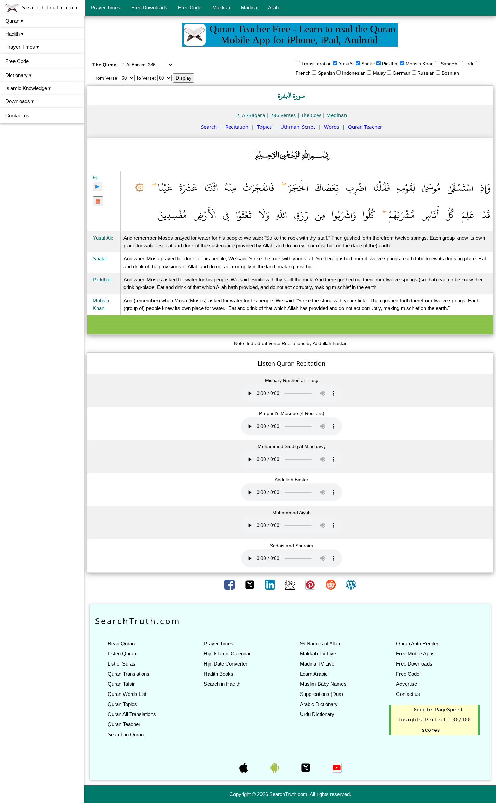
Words (331, 126)
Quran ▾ (14, 21)
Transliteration (316, 63)
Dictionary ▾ (18, 75)
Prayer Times (105, 7)
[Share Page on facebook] (230, 584)
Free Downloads (149, 7)
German (401, 73)
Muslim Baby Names (323, 684)
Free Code (189, 7)
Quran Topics (122, 704)
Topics (264, 126)
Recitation (236, 126)
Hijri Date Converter (225, 664)
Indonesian (354, 73)
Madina (249, 7)
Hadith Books (218, 674)
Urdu (469, 63)
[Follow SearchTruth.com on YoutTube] (336, 767)
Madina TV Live (317, 664)
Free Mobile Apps (415, 653)
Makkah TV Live (318, 653)
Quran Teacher (365, 126)
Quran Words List (127, 694)
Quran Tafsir (121, 684)
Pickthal (390, 63)
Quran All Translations (132, 714)
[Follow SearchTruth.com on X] (306, 767)
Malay (379, 73)
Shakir (368, 63)
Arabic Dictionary (319, 704)
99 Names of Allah (320, 643)
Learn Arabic (314, 674)
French (303, 73)
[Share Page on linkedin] (270, 584)
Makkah (221, 7)
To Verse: (146, 78)
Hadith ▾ (14, 34)
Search (209, 126)
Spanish (326, 73)
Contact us (17, 115)
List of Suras (121, 664)
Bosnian (450, 73)
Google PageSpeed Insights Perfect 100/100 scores (434, 720)
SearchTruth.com (49, 7)
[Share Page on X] (250, 584)
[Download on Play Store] (275, 767)
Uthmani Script (297, 126)
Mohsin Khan (420, 63)
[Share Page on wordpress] (350, 584)
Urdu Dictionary (317, 714)
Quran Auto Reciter (417, 643)
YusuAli (346, 63)
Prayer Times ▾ (22, 47)
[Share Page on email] (291, 584)
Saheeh (449, 63)
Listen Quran (122, 653)
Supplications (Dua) (321, 694)
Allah (273, 7)
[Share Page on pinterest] (311, 584)
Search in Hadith (222, 684)
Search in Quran (126, 734)
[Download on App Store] (244, 767)
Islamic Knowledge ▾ (28, 88)
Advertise (406, 684)
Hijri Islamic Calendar (227, 653)
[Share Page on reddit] (331, 584)
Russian (426, 73)
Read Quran (121, 643)
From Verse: (105, 78)
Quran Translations (128, 674)
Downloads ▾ (19, 101)
